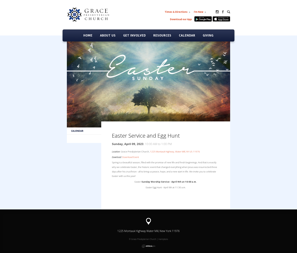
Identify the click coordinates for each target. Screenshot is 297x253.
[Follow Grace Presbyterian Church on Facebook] (222, 11)
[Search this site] (228, 11)
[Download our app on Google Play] (203, 20)
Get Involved (134, 35)
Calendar (187, 35)
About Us (108, 35)
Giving (208, 35)
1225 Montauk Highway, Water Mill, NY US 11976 (175, 151)
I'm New (199, 12)
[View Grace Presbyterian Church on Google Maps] (148, 221)
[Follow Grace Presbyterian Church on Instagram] (217, 11)
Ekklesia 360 (148, 246)
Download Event (130, 157)
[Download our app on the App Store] (221, 20)
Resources (162, 35)
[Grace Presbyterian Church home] (93, 18)
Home (87, 35)
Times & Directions (176, 12)
